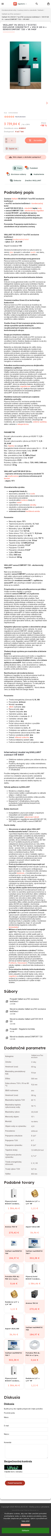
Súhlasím (25, 1530)
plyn (11, 252)
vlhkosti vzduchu (22, 737)
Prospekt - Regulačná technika (22, 1030)
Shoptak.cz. (34, 1510)
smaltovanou (13, 476)
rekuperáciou (23, 424)
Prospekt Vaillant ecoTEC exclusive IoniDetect (24, 1001)
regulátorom (25, 386)
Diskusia (17, 180)
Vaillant (15, 199)
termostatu (13, 927)
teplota (11, 446)
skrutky (33, 505)
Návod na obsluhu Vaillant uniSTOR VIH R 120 (26, 1021)
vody (40, 208)
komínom (20, 873)
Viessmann (22, 963)
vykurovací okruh (31, 817)
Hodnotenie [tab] (39, 174)
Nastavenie (25, 1525)
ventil (19, 502)
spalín (33, 252)
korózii (7, 478)
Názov (6, 1434)
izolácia (24, 500)
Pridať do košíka (35, 140)
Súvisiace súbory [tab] (16, 173)
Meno (6, 1417)
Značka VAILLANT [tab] (33, 180)
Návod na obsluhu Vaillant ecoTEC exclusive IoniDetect (28, 1011)
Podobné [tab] (31, 167)
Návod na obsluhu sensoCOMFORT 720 (26, 1038)
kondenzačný (37, 203)
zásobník (28, 208)
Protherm (12, 963)
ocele (32, 494)
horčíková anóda (33, 511)
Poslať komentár (15, 1483)
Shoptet (20, 1510)
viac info (25, 1521)
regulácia (13, 976)
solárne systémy (40, 422)
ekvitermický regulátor (34, 211)
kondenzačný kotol (21, 239)
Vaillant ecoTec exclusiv (37, 1056)
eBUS (11, 707)
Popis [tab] (19, 168)
